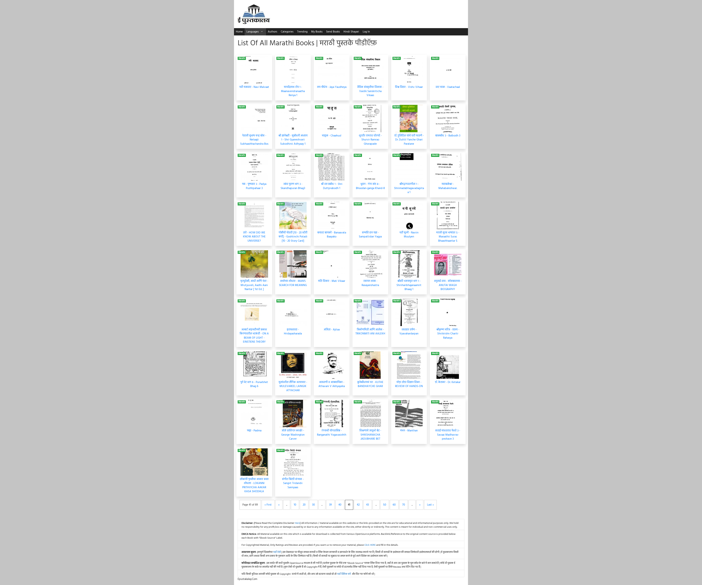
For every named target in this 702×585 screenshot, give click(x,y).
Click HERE (370, 545)
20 (304, 505)
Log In (366, 32)
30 (313, 505)
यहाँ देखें (277, 552)
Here (297, 523)
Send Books (333, 32)
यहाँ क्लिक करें (344, 574)
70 (403, 505)
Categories (287, 32)
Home (239, 32)
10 (295, 505)
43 (367, 505)
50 (384, 505)
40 (339, 505)
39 (330, 505)
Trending (302, 32)
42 (358, 505)
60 (394, 505)
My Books (316, 32)
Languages (252, 32)
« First (268, 505)
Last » (430, 505)
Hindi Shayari (351, 32)
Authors (272, 32)
